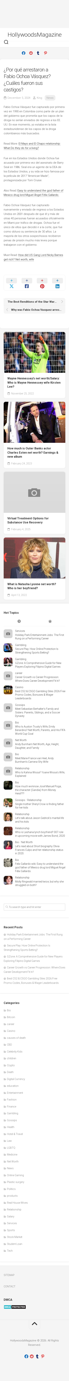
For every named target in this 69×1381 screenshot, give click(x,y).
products (12, 1195)
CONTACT (9, 1286)
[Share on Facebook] (26, 282)
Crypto (11, 1065)
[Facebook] (23, 53)
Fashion (12, 1099)
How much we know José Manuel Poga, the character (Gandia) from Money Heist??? (38, 790)
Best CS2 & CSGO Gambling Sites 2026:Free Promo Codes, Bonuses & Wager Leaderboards (40, 695)
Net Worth (21, 740)
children (11, 1058)
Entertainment (15, 1092)
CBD (9, 1044)
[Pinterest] (45, 53)
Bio (17, 722)
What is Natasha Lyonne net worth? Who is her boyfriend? (31, 586)
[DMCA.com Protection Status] (15, 1308)
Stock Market (14, 1237)
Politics (11, 1189)
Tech (10, 1250)
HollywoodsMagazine (34, 34)
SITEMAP (9, 1275)
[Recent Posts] (19, 621)
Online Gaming (15, 1175)
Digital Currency (16, 1079)
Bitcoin (11, 1017)
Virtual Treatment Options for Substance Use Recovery (28, 520)
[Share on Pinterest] (42, 282)
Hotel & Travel (15, 1134)
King (39, 97)
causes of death (16, 1037)
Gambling (20, 645)
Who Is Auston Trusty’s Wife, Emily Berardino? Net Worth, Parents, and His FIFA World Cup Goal (40, 730)
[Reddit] (31, 53)
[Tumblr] (38, 53)
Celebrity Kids (14, 1051)
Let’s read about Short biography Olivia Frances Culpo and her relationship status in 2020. (39, 850)
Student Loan (14, 1243)
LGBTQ (11, 1147)
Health (10, 1127)
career (18, 673)
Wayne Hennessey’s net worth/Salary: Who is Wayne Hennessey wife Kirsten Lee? (34, 382)
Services (20, 630)
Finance (11, 1106)
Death (10, 1072)
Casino (19, 687)
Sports (11, 1230)
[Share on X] (11, 282)
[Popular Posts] (50, 621)
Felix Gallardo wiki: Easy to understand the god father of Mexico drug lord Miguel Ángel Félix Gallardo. (40, 867)
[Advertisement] (34, 14)
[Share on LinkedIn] (57, 282)
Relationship (22, 768)
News (50, 97)
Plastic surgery (15, 1182)
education (13, 1085)
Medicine (12, 1154)
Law (9, 1140)
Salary (10, 1216)
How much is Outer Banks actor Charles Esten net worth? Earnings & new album (32, 452)
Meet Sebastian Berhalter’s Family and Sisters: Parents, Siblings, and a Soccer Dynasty (37, 712)
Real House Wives (17, 1202)
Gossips (20, 705)
